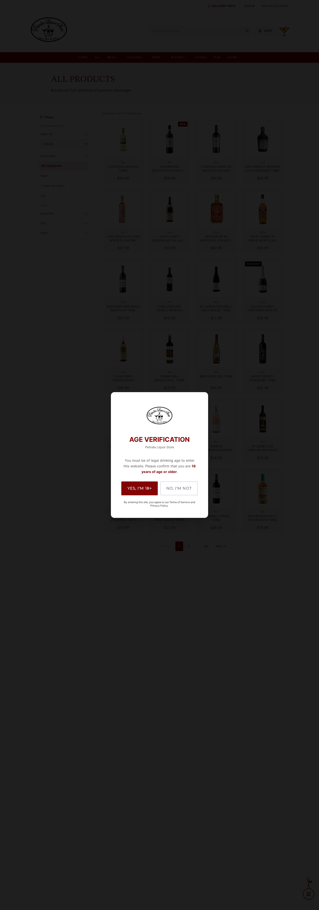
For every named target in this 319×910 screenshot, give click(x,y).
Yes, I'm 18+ (139, 488)
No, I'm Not (179, 488)
